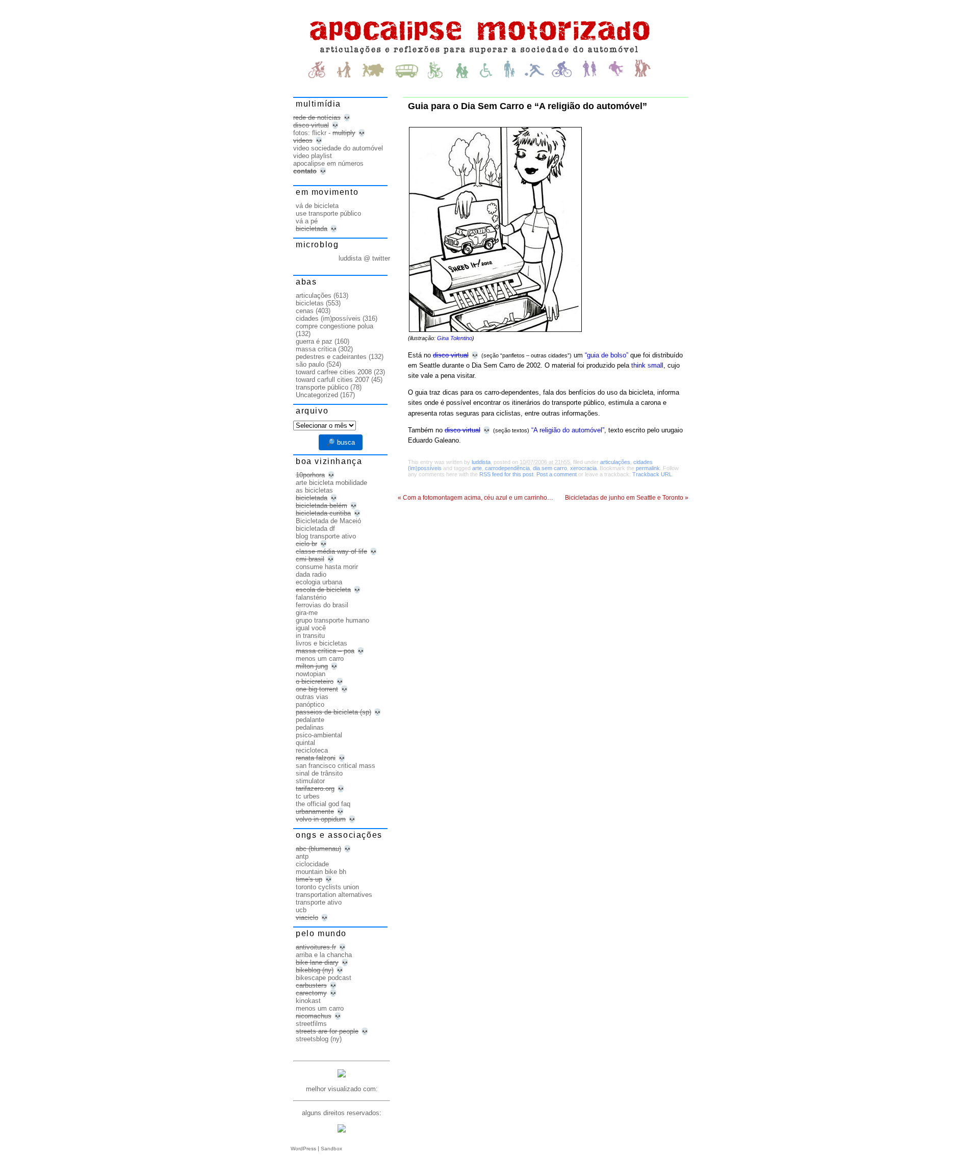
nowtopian (310, 674)
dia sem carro (550, 468)
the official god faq (323, 804)
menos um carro (320, 658)
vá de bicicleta (317, 206)
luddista (481, 462)
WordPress (303, 1148)
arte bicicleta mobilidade (331, 482)
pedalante (310, 720)
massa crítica (316, 349)
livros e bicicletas (321, 643)
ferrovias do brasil (322, 605)
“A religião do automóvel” (567, 430)
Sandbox (331, 1148)
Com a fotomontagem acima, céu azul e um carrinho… (475, 497)
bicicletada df (315, 528)
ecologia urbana (319, 582)
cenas (305, 311)
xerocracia (583, 468)
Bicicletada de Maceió (328, 521)
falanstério (311, 597)
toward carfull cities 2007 (332, 379)
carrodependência (507, 468)
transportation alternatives (334, 894)
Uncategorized (317, 395)
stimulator (310, 781)
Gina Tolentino (454, 338)
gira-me (307, 612)
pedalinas (310, 727)
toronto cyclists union (327, 887)
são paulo (310, 364)
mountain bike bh (321, 871)
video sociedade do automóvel (338, 148)
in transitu (310, 635)
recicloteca (312, 750)
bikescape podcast (323, 978)
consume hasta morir (327, 567)
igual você (311, 628)
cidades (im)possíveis (328, 318)
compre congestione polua (334, 326)
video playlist (312, 156)
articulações (615, 462)
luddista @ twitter (364, 258)
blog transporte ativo (326, 536)
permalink (648, 468)
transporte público (322, 387)
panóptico (310, 704)
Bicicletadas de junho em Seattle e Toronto (626, 497)
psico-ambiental (319, 735)
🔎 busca (340, 442)
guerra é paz (314, 341)
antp (302, 856)
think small (647, 365)
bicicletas (310, 303)
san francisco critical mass (335, 765)
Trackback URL (652, 474)
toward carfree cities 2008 (334, 372)
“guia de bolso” (606, 355)
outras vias (312, 697)
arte (477, 468)
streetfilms (311, 1023)
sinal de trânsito (319, 773)
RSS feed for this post (506, 474)
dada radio (311, 574)
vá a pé (307, 221)
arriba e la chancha (324, 955)
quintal (305, 742)
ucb (301, 910)
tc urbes (308, 796)
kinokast (308, 1001)
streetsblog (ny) (319, 1039)
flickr (319, 133)
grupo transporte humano (332, 620)
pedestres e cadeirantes (331, 356)
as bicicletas (314, 490)
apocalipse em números (328, 163)
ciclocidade (312, 864)
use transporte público (328, 213)
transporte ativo (319, 902)
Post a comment (556, 474)
